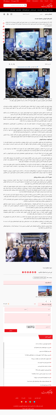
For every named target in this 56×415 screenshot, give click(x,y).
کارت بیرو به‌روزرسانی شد (45, 385)
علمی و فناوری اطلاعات (25, 10)
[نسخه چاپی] (4, 14)
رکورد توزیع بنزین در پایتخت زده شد (43, 344)
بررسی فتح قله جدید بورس (44, 351)
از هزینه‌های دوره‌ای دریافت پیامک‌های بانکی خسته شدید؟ (38, 381)
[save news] (7, 14)
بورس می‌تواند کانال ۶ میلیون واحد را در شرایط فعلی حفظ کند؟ (37, 355)
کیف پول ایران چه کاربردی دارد (44, 362)
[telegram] (36, 272)
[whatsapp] (30, 272)
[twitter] (32, 272)
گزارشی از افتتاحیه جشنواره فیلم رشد (40, 277)
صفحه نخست (50, 10)
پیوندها (41, 1)
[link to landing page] (47, 5)
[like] (35, 304)
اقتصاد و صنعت (39, 10)
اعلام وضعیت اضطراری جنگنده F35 (43, 370)
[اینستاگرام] (26, 402)
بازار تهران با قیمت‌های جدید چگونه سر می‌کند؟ (40, 359)
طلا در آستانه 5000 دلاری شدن (44, 366)
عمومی (41, 14)
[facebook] (22, 272)
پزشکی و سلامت (12, 10)
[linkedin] (27, 272)
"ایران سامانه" (25, 408)
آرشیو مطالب (28, 1)
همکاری (17, 398)
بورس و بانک (45, 10)
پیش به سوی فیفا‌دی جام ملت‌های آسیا (42, 347)
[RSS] (21, 402)
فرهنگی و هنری (18, 10)
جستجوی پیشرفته (35, 1)
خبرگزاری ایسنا (46, 268)
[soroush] (25, 272)
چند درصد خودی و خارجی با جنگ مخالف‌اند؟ (41, 374)
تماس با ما (46, 1)
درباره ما (51, 1)
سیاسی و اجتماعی (33, 10)
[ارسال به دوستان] (11, 14)
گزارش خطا (5, 303)
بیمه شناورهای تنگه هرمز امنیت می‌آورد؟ (42, 377)
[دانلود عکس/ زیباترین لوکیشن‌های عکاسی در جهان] (45, 290)
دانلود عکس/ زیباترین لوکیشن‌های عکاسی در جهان (44, 296)
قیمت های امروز (37, 398)
